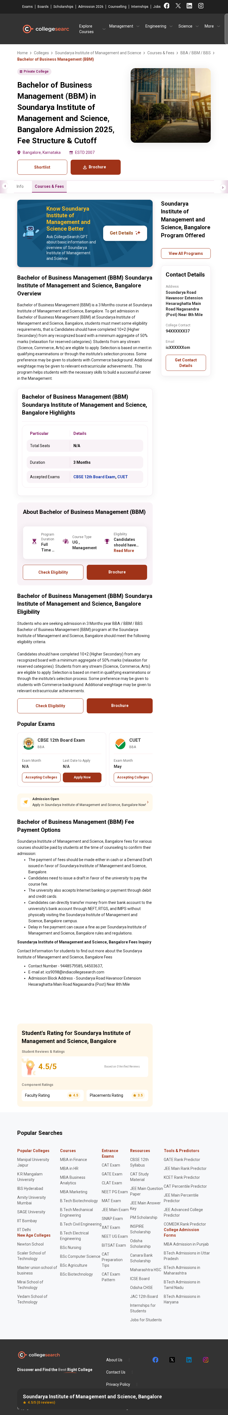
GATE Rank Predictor (182, 1159)
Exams (27, 7)
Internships (139, 7)
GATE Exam (112, 1174)
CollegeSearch (45, 28)
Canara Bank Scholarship (141, 1258)
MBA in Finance (73, 1159)
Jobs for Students (146, 1320)
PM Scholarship (143, 1217)
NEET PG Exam (115, 1192)
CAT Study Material (139, 1177)
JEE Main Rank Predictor (185, 1168)
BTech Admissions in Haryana (182, 1299)
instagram (205, 1360)
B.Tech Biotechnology (79, 1201)
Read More (124, 550)
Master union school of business (37, 1270)
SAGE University (31, 1212)
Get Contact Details (186, 363)
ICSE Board (140, 1278)
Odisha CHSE (141, 1287)
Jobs (157, 7)
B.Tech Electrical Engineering (74, 1236)
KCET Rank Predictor (182, 1177)
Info (20, 186)
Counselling (117, 7)
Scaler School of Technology (31, 1256)
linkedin (188, 1360)
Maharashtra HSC (145, 1270)
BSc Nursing (70, 1247)
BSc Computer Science (80, 1256)
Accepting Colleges (41, 777)
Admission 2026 (90, 7)
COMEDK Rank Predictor (185, 1224)
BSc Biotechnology (76, 1274)
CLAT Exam (112, 1183)
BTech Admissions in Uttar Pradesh (187, 1256)
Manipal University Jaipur (33, 1162)
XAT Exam (111, 1227)
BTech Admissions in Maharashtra (182, 1270)
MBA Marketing (73, 1192)
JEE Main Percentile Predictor (181, 1198)
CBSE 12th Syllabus (139, 1162)
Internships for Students (143, 1308)
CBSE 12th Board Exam (94, 477)
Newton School (30, 1244)
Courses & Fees (49, 186)
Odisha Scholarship (140, 1244)
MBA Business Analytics (72, 1180)
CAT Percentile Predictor (185, 1186)
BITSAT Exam (114, 1245)
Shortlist (42, 167)
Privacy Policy (118, 1384)
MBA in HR (69, 1168)
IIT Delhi (24, 1229)
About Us (114, 1360)
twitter (172, 1360)
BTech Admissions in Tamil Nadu (182, 1285)
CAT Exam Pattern (111, 1277)
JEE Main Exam (115, 1209)
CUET (122, 477)
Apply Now (82, 777)
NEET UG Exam (115, 1236)
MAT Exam (111, 1201)
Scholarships (63, 7)
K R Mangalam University (30, 1177)
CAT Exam (111, 1165)
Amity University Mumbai (31, 1200)
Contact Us (115, 1372)
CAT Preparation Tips (112, 1260)
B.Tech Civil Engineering (80, 1224)
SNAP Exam (112, 1218)
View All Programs (186, 253)
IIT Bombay (27, 1221)
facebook (155, 1360)
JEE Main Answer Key (145, 1206)
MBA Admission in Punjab (186, 1244)
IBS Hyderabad (30, 1188)
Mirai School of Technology (30, 1285)
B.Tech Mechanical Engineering (76, 1212)
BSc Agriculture (73, 1265)
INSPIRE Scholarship (140, 1229)
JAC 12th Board (144, 1296)
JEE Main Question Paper (146, 1191)
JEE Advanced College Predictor (183, 1212)
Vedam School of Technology (32, 1299)
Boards (43, 7)
